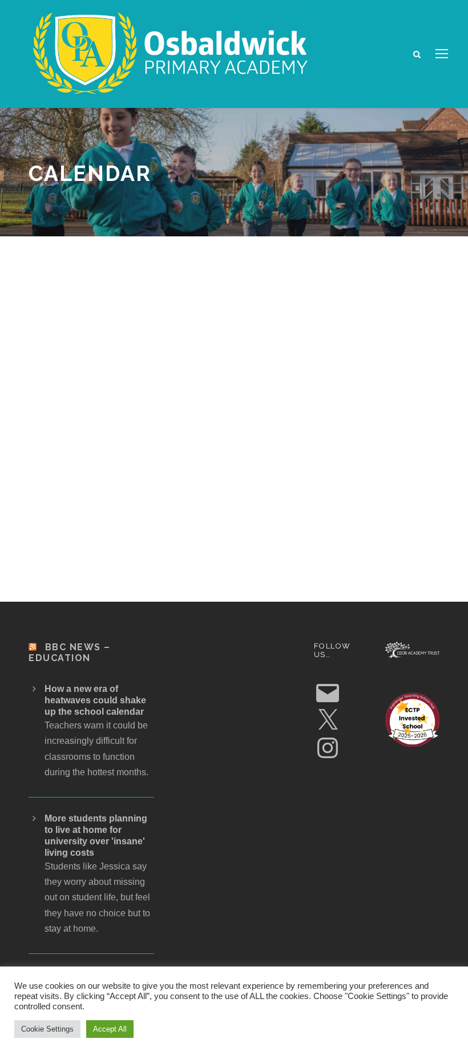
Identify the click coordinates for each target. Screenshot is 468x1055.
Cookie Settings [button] (47, 1029)
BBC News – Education (70, 652)
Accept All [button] (110, 1029)
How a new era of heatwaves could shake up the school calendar (95, 700)
